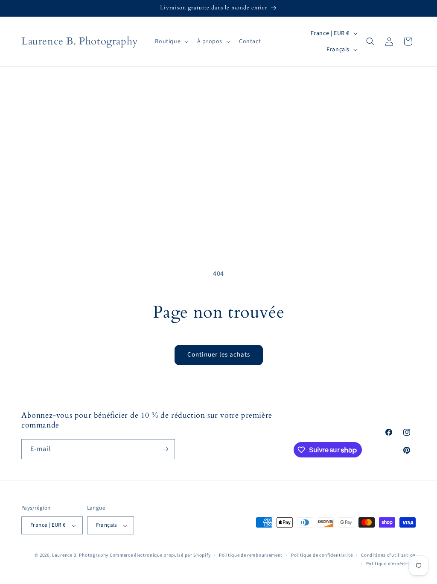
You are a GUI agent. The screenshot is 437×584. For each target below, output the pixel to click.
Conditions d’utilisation (388, 555)
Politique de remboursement (251, 555)
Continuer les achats (218, 354)
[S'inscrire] (165, 449)
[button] (171, 41)
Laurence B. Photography (81, 555)
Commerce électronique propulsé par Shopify (160, 555)
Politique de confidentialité (322, 555)
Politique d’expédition (391, 563)
